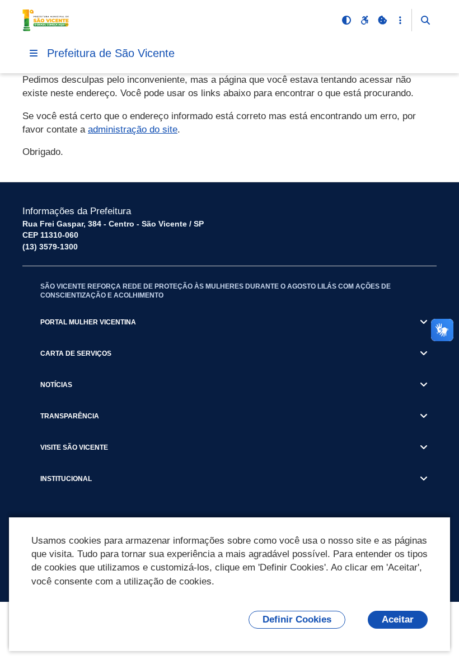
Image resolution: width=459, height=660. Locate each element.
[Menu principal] (33, 53)
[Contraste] (346, 20)
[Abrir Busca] (425, 20)
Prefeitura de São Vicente (111, 53)
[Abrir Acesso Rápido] (400, 20)
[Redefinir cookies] (382, 20)
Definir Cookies (297, 619)
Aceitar (398, 619)
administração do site (132, 129)
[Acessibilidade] (364, 20)
